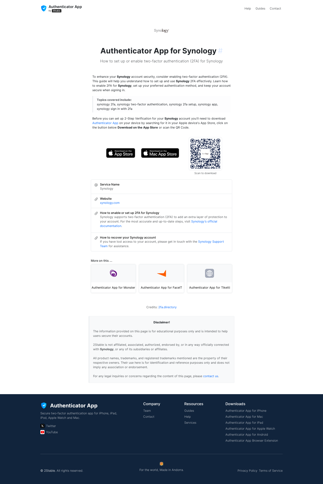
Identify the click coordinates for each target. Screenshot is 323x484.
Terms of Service (271, 470)
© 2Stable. (48, 470)
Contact (275, 8)
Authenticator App (105, 123)
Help (247, 8)
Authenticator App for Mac (244, 416)
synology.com (110, 203)
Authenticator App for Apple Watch (250, 428)
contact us (210, 376)
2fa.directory (167, 307)
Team (147, 410)
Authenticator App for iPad (244, 422)
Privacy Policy (247, 470)
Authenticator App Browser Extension (251, 440)
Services (190, 422)
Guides (260, 8)
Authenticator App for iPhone (245, 410)
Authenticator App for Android (246, 434)
